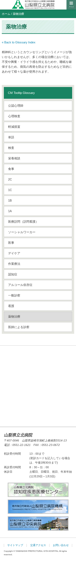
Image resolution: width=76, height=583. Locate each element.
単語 (11, 137)
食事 (11, 169)
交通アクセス (38, 545)
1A (10, 211)
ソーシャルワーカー (21, 232)
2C (10, 179)
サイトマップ (15, 545)
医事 (11, 242)
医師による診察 (18, 327)
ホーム (6, 13)
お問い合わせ (61, 545)
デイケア (14, 253)
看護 (11, 306)
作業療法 (14, 263)
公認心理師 (15, 105)
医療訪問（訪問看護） (23, 221)
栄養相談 (14, 158)
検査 (11, 147)
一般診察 (14, 295)
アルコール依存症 (20, 285)
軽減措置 (14, 126)
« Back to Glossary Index (18, 42)
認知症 (12, 274)
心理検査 (14, 116)
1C (10, 190)
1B (10, 200)
